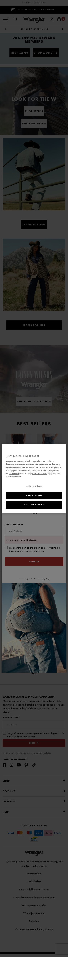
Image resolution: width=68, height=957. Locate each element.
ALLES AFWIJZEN (34, 495)
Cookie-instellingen (34, 486)
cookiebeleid (14, 473)
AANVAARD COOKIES (34, 504)
